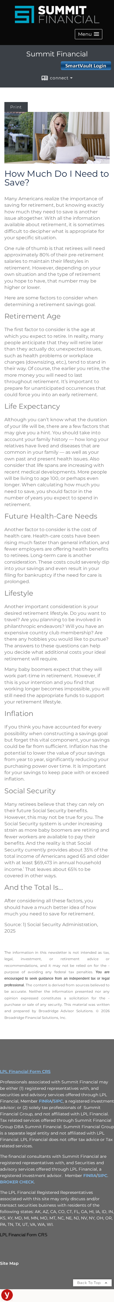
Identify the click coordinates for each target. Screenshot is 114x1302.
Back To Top (89, 1282)
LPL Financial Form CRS (25, 1071)
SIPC (58, 1101)
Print (16, 107)
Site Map (9, 1263)
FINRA (45, 1101)
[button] (88, 34)
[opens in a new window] (7, 1299)
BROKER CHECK (17, 1182)
